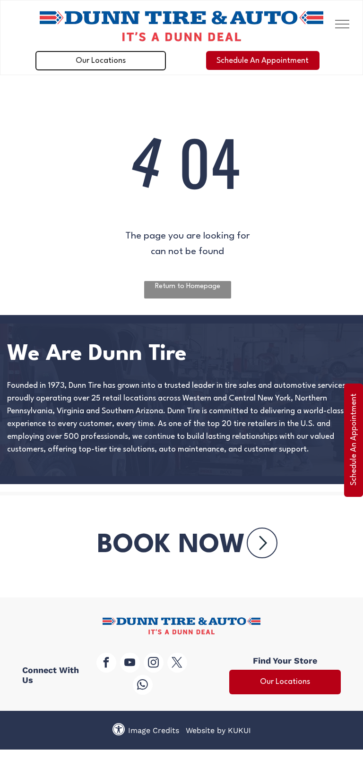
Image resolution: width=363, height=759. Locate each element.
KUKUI (239, 730)
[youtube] (130, 664)
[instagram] (154, 664)
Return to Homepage (187, 286)
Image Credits (153, 730)
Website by (205, 730)
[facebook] (106, 664)
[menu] (342, 24)
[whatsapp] (143, 686)
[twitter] (177, 664)
